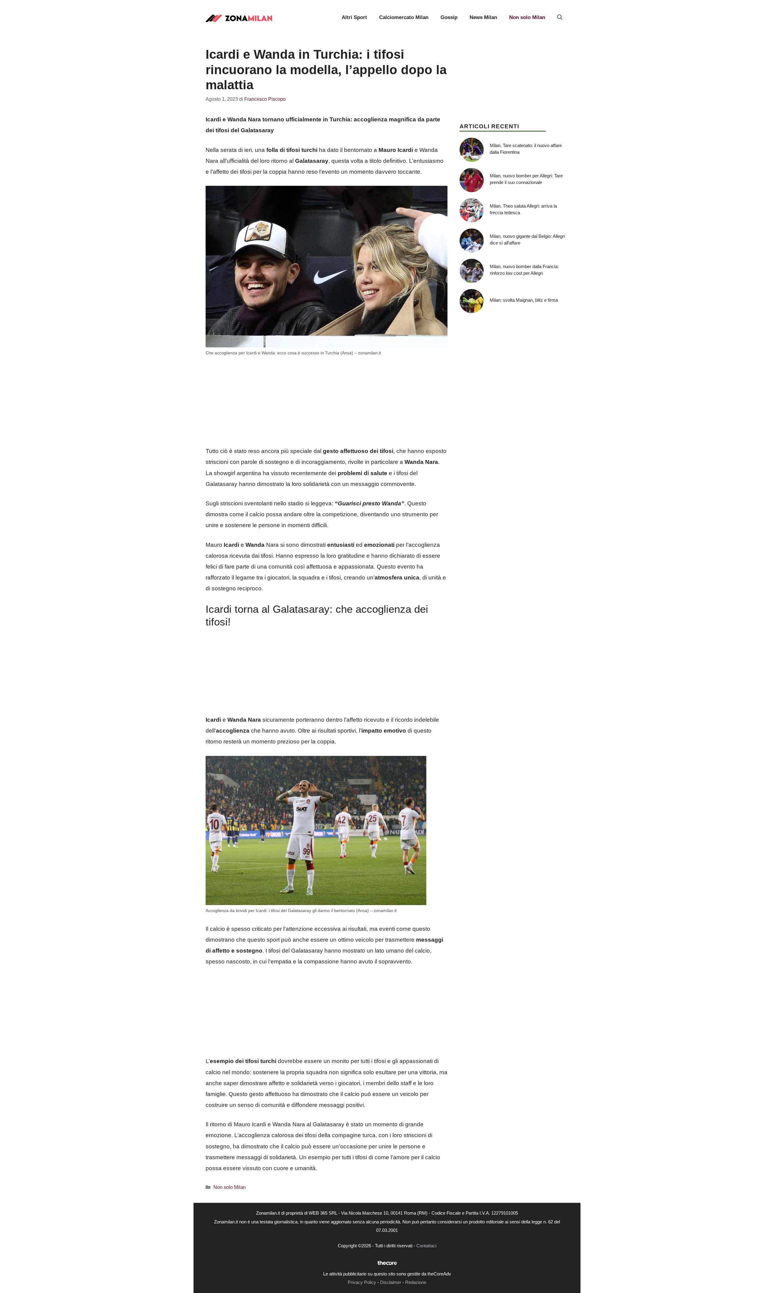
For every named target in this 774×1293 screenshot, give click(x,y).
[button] (559, 17)
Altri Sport (354, 17)
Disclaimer (390, 1282)
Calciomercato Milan (403, 17)
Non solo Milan (527, 17)
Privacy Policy (362, 1282)
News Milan (483, 17)
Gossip (449, 17)
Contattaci (426, 1245)
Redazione (415, 1282)
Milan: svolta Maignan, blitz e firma (524, 300)
